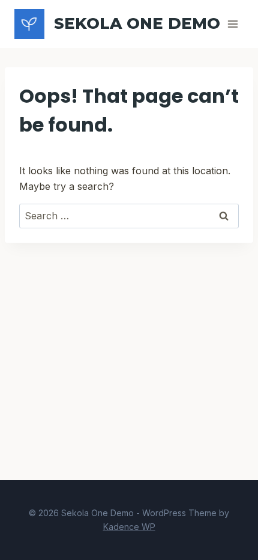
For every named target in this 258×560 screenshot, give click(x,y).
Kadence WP (129, 527)
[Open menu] (232, 23)
